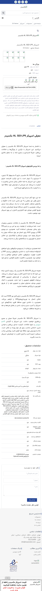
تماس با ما (37, 525)
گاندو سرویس (17, 552)
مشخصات (32, 126)
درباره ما (38, 523)
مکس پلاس (37, 555)
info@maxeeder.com (28, 542)
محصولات (29, 24)
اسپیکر (22, 24)
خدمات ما (38, 520)
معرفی (39, 126)
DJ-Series (15, 24)
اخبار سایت (37, 552)
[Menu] (2, 18)
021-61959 (32, 540)
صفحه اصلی (37, 24)
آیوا (20, 555)
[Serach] (3, 13)
